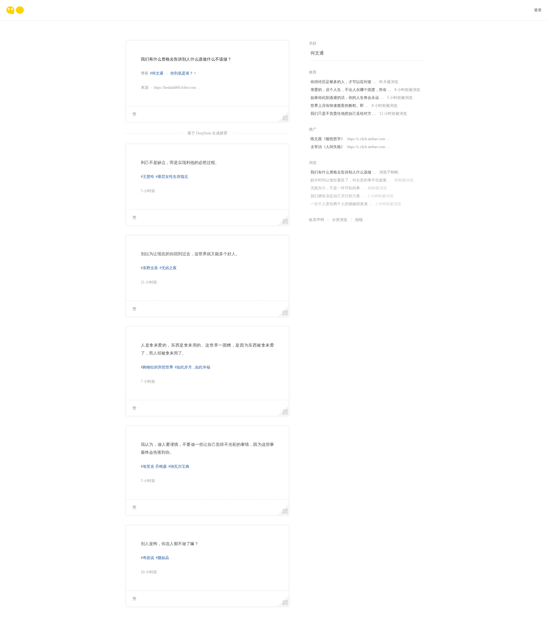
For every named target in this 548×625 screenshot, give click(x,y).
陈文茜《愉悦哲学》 (350, 139)
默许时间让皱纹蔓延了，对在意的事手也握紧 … (362, 180)
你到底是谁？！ (183, 73)
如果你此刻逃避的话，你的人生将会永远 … (361, 97)
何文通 (317, 53)
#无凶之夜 (168, 268)
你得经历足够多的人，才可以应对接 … (354, 82)
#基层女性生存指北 (172, 176)
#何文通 (156, 73)
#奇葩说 (147, 558)
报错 (359, 220)
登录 (538, 10)
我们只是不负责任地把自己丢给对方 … (358, 113)
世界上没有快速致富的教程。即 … (353, 105)
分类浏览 (339, 220)
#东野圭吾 (149, 268)
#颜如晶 (162, 558)
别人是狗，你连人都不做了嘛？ (170, 543)
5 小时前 (148, 191)
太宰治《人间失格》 (350, 147)
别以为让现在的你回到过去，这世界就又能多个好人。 (190, 253)
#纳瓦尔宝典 (178, 466)
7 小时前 (148, 381)
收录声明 (316, 220)
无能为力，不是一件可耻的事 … (348, 188)
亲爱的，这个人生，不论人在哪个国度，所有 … (365, 90)
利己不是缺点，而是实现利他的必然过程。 (180, 162)
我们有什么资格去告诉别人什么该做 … (354, 172)
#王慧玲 (147, 176)
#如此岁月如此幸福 (192, 367)
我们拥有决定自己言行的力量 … (352, 196)
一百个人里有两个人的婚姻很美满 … (355, 204)
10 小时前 (149, 572)
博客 (144, 73)
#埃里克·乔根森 (154, 466)
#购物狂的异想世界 (157, 367)
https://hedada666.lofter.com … (177, 87)
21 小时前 (149, 282)
